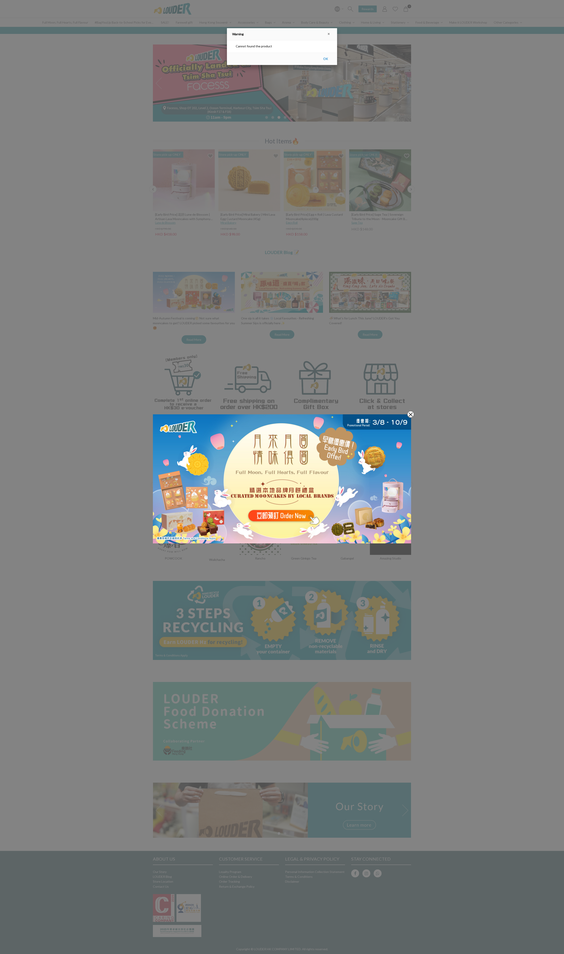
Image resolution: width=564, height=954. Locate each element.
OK (325, 59)
